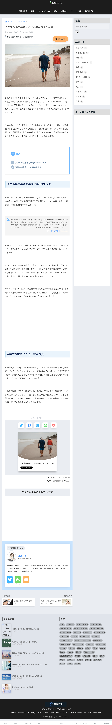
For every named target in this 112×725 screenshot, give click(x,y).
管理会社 (64, 11)
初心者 (63, 648)
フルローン (64, 636)
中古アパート (78, 644)
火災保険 (86, 656)
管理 (102, 656)
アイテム (81, 92)
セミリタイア (99, 632)
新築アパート (89, 652)
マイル (80, 97)
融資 (55, 11)
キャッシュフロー (80, 628)
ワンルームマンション (83, 640)
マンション (84, 636)
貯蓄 (88, 660)
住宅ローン (100, 644)
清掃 (77, 656)
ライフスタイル (44, 11)
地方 (95, 648)
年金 (68, 481)
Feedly (18, 584)
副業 (32, 11)
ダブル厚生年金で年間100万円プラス (30, 163)
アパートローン (82, 624)
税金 (95, 656)
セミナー (87, 632)
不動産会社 (97, 640)
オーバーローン (65, 628)
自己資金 (71, 660)
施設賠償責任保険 (66, 656)
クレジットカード (96, 628)
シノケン (77, 632)
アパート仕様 (76, 11)
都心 (62, 664)
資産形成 (98, 660)
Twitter (10, 584)
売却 (79, 87)
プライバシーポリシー (77, 713)
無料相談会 (97, 713)
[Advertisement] (37, 329)
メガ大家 (95, 636)
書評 (79, 82)
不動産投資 (23, 11)
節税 (62, 660)
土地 (87, 648)
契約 (62, 652)
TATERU (70, 624)
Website (26, 584)
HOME (13, 713)
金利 (69, 664)
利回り (72, 648)
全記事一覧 (89, 11)
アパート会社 (95, 624)
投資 (78, 652)
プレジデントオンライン (59, 231)
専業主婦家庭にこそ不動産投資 (28, 167)
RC (62, 624)
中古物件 (89, 644)
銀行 (77, 664)
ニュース (81, 48)
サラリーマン (65, 632)
